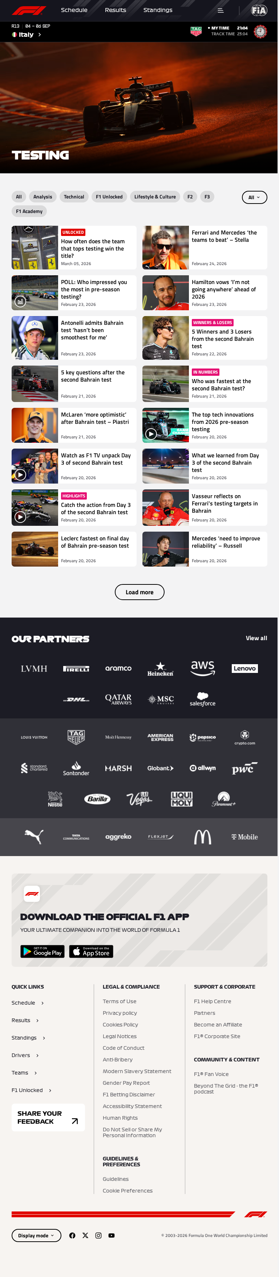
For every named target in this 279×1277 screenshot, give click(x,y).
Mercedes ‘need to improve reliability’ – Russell (226, 542)
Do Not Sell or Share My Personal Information (132, 1133)
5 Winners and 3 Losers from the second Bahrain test (223, 339)
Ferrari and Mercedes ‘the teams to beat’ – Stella (224, 236)
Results (115, 10)
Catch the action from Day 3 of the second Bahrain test (96, 508)
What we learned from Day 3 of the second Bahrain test (225, 462)
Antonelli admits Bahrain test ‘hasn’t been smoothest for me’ (92, 330)
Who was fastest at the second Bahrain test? (221, 384)
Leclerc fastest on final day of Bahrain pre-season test (95, 542)
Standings (158, 10)
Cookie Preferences (128, 1191)
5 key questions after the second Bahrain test (93, 376)
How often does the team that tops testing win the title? (93, 248)
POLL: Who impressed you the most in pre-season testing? (94, 289)
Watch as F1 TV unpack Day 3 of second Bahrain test (96, 459)
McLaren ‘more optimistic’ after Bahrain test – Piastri (95, 418)
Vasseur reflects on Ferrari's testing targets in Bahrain (225, 503)
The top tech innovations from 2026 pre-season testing (223, 422)
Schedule (74, 10)
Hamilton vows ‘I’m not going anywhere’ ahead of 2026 (224, 289)
